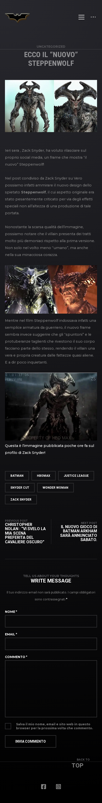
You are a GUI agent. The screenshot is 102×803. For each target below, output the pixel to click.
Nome (11, 612)
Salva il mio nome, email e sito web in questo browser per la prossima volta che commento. (54, 726)
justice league (76, 475)
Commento (16, 657)
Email (11, 634)
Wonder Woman (55, 487)
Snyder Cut (19, 487)
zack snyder (20, 499)
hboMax (43, 475)
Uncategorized (51, 46)
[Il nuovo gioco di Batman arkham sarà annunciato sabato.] (74, 531)
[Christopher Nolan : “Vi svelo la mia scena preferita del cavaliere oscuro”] (28, 531)
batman (17, 475)
